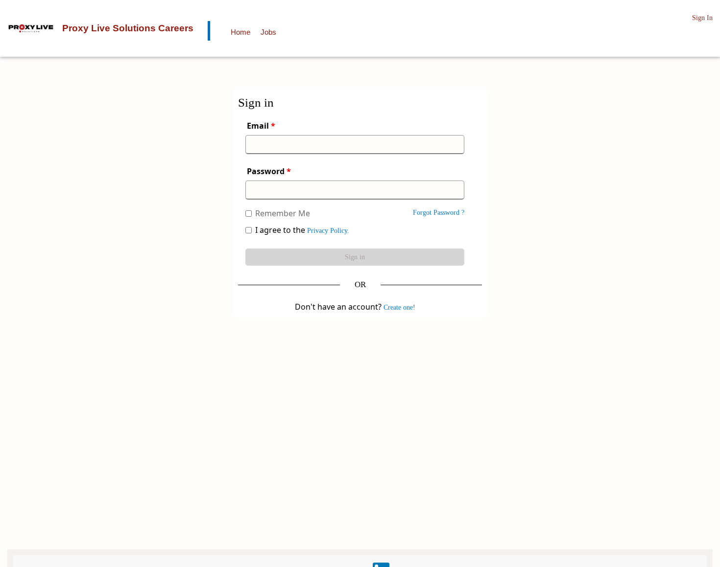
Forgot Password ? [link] (438, 212)
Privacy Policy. (328, 230)
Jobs (268, 32)
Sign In (702, 18)
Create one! (399, 307)
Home (240, 32)
